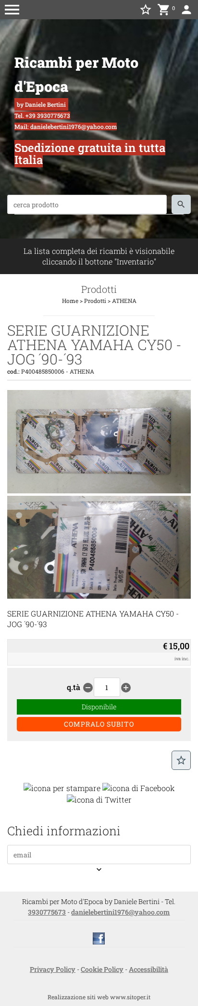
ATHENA (124, 300)
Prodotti (95, 300)
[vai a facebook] (99, 937)
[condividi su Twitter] (99, 798)
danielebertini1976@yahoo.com (120, 912)
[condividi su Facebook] (138, 787)
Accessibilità (148, 969)
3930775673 (47, 912)
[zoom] (99, 490)
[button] (12, 9)
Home (70, 300)
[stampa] (62, 787)
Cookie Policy (102, 969)
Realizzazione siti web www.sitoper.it (99, 997)
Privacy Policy (52, 969)
